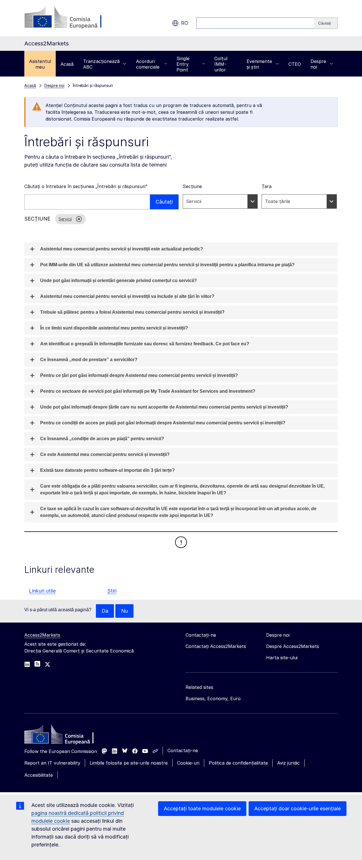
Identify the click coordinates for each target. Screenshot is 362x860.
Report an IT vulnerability (52, 763)
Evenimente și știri (259, 64)
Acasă (67, 64)
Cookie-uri (188, 763)
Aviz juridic (288, 763)
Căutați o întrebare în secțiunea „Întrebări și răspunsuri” (85, 186)
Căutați (164, 202)
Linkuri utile (42, 591)
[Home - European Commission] (65, 736)
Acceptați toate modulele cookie (202, 808)
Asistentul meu (40, 64)
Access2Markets (42, 635)
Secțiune (192, 186)
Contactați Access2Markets (216, 646)
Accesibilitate (38, 775)
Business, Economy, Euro (213, 698)
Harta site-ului (282, 657)
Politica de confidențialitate (238, 763)
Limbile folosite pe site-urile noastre (129, 763)
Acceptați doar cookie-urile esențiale (297, 808)
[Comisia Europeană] (70, 18)
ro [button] (184, 23)
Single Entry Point (182, 64)
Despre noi (318, 64)
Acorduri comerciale (148, 64)
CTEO (294, 64)
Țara (267, 186)
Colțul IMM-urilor (220, 64)
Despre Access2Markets (292, 646)
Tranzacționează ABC (101, 64)
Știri (112, 591)
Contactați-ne (182, 750)
